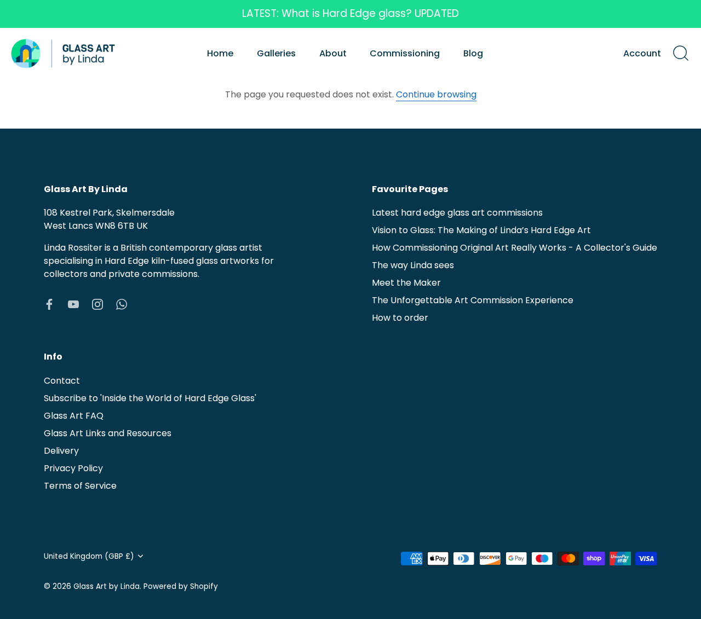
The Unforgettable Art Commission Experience (472, 300)
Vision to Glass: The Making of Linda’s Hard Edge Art (481, 230)
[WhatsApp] (121, 303)
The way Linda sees (413, 265)
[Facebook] (49, 303)
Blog (473, 53)
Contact (62, 380)
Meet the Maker (406, 282)
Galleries (276, 53)
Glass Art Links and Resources (107, 433)
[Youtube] (73, 303)
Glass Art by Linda (106, 586)
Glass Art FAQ (74, 415)
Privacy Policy (73, 468)
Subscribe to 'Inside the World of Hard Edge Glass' (150, 398)
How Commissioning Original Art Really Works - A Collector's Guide (514, 247)
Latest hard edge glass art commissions (457, 212)
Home (220, 53)
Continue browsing (436, 94)
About (333, 53)
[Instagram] (97, 303)
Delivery (61, 450)
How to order (400, 317)
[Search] (681, 54)
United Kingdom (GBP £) (89, 556)
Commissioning (405, 53)
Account (642, 53)
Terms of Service (80, 485)
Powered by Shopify (180, 586)
